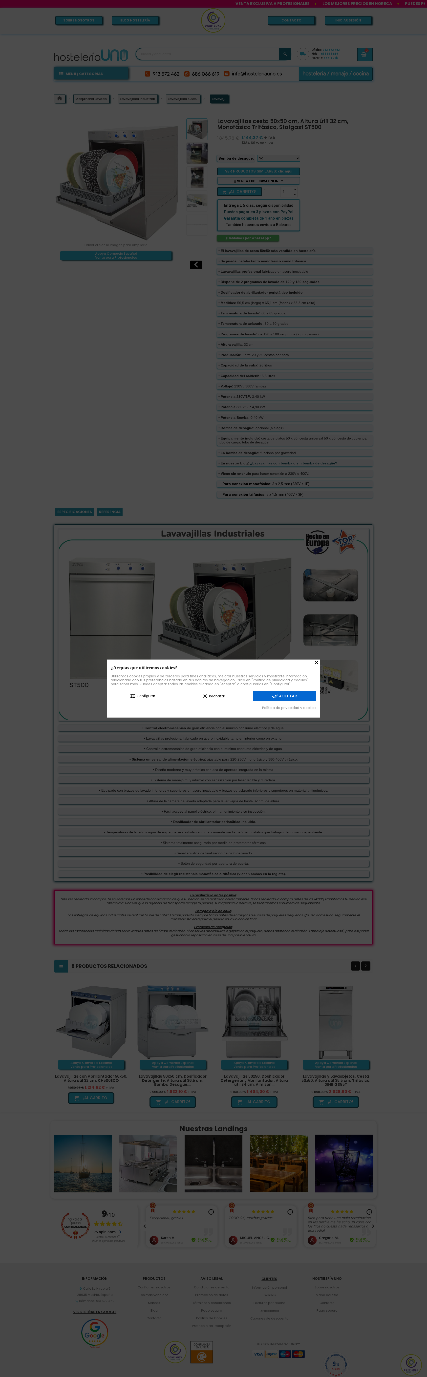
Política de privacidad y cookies (289, 708)
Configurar (142, 696)
